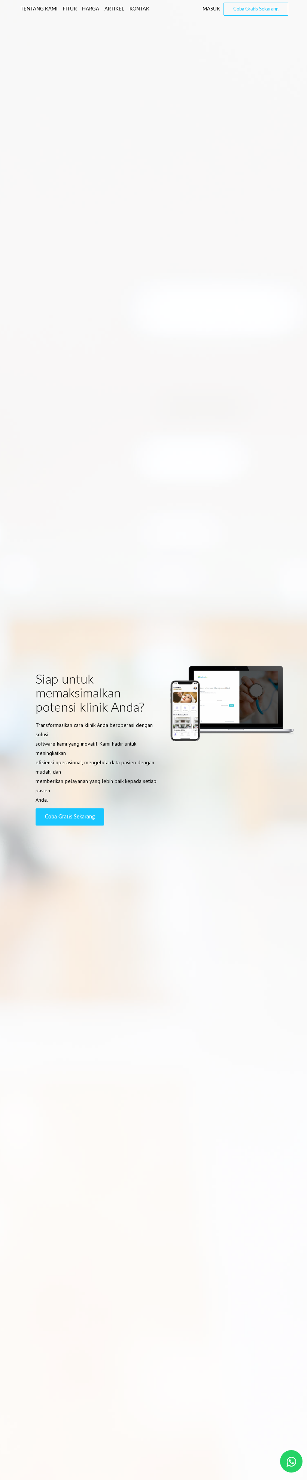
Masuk (211, 9)
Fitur (70, 9)
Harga (90, 9)
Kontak (139, 9)
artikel (114, 9)
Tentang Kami (39, 9)
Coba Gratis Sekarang (256, 9)
